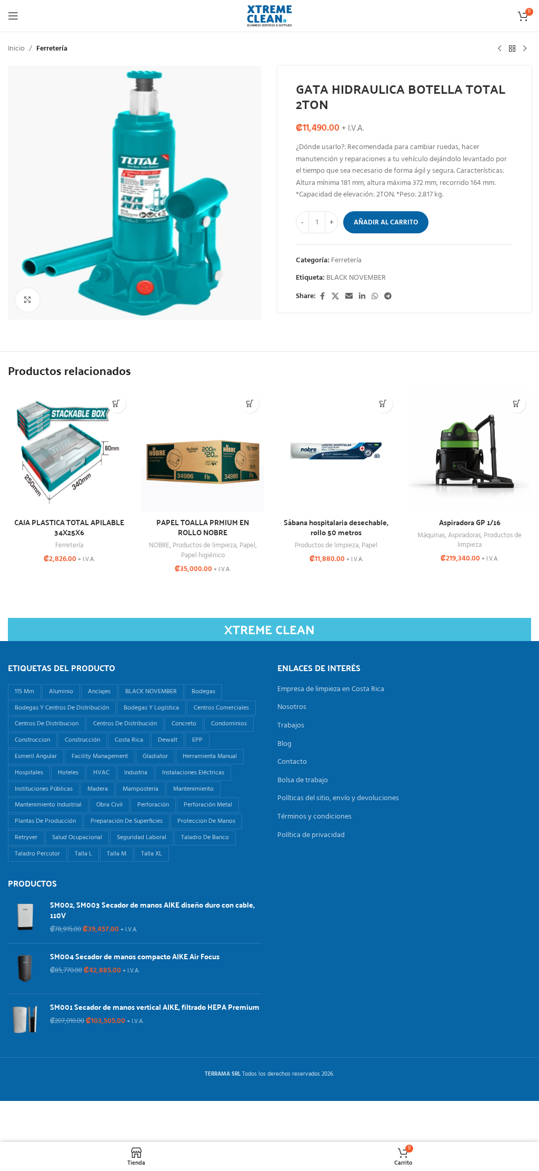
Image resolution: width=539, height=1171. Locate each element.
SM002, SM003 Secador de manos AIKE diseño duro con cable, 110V (152, 910)
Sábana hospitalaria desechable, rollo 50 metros (336, 527)
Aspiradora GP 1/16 (470, 522)
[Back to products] (512, 49)
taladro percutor (37, 854)
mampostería (140, 789)
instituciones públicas (44, 789)
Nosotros (291, 707)
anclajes (99, 691)
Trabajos (290, 726)
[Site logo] (269, 16)
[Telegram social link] (388, 296)
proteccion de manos (206, 821)
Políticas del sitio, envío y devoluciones (338, 798)
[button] (116, 404)
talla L (83, 854)
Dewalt (167, 740)
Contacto (292, 762)
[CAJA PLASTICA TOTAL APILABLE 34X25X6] (69, 451)
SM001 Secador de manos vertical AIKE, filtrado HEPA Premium (154, 1007)
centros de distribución (125, 724)
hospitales (29, 772)
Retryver (26, 837)
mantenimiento (193, 789)
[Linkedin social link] (362, 296)
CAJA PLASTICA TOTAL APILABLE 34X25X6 (69, 527)
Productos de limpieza (204, 545)
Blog (284, 744)
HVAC (101, 772)
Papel (247, 545)
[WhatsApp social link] (374, 296)
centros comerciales (221, 708)
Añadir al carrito (386, 222)
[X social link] (335, 296)
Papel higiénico (203, 555)
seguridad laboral (141, 837)
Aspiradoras (464, 535)
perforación (153, 805)
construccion (32, 740)
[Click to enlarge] (27, 300)
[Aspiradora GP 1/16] (470, 451)
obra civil (109, 805)
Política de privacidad (311, 835)
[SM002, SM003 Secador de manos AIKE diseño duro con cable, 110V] (25, 917)
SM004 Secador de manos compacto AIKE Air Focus (134, 956)
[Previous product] (499, 49)
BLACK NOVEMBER (356, 278)
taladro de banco (205, 837)
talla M (116, 854)
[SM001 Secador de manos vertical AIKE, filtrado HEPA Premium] (25, 1019)
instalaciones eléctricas (193, 772)
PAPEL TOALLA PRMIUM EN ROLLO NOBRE (202, 527)
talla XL (151, 854)
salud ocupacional (77, 837)
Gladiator (155, 756)
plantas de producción (45, 821)
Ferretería (51, 49)
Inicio (16, 49)
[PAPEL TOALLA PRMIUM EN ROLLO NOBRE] (203, 451)
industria (135, 772)
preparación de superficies (127, 821)
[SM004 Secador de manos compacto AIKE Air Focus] (25, 968)
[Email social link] (349, 296)
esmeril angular (36, 756)
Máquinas (431, 535)
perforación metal (208, 805)
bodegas (203, 691)
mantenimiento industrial (48, 805)
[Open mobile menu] (13, 15)
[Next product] (524, 49)
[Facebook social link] (322, 296)
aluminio (61, 691)
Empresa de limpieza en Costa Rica (330, 689)
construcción (82, 740)
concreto (184, 724)
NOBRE (159, 545)
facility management (100, 756)
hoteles (68, 772)
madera (97, 789)
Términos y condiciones (314, 817)
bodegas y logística (151, 708)
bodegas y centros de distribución (62, 708)
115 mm (24, 691)
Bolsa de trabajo (302, 780)
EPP (197, 740)
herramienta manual (210, 756)
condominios (229, 724)
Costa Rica (129, 740)
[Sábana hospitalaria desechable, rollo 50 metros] (336, 451)
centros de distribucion (46, 724)
